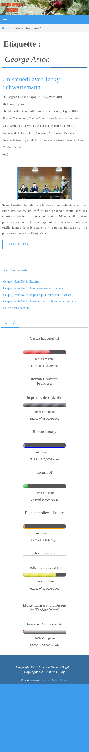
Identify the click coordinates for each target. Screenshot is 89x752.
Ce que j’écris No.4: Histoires (21, 272)
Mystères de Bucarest (62, 127)
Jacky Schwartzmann (60, 115)
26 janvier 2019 (52, 96)
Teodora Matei (12, 140)
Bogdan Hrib (70, 109)
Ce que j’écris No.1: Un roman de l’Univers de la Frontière (39, 292)
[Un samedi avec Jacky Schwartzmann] (44, 174)
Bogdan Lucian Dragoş (22, 96)
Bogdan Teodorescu (15, 115)
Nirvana (46, 671)
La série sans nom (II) (16, 299)
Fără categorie (15, 102)
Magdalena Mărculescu (51, 121)
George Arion (37, 115)
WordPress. (61, 671)
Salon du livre (75, 134)
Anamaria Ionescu (49, 109)
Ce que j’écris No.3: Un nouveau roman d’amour (33, 279)
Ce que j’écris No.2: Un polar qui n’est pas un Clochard (37, 285)
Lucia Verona (27, 121)
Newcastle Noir (12, 134)
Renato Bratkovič (54, 134)
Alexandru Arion (18, 109)
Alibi (33, 109)
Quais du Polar (33, 134)
